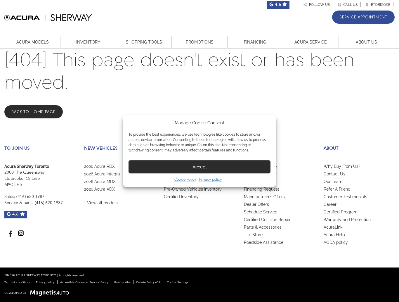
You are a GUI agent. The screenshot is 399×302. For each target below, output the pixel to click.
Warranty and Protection (347, 219)
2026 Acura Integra (102, 174)
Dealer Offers (256, 204)
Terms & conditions (17, 282)
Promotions (200, 42)
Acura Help (334, 234)
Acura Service (310, 42)
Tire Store (253, 234)
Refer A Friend (337, 189)
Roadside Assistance (263, 242)
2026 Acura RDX (99, 166)
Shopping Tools (144, 42)
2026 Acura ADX (99, 189)
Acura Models (32, 42)
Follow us (318, 5)
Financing (255, 42)
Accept (199, 167)
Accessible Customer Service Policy (84, 282)
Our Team (333, 181)
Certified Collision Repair (267, 219)
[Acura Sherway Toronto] (48, 16)
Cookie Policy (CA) (148, 282)
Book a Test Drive (260, 166)
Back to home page (33, 112)
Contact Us (334, 174)
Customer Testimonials (345, 196)
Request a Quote (260, 181)
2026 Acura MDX (100, 181)
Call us (349, 5)
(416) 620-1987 (30, 197)
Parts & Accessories (263, 227)
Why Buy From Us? (342, 166)
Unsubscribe (122, 282)
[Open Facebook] (9, 233)
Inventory (88, 42)
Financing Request (261, 189)
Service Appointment (363, 17)
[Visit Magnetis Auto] (51, 293)
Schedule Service (260, 212)
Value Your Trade (260, 174)
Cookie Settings (177, 282)
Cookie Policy (185, 179)
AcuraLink (333, 227)
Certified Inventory (181, 196)
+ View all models (101, 203)
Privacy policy (210, 179)
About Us (366, 42)
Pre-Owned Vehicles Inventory (193, 189)
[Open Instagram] (21, 233)
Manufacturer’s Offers (264, 196)
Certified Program (341, 212)
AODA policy (336, 242)
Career (330, 204)
